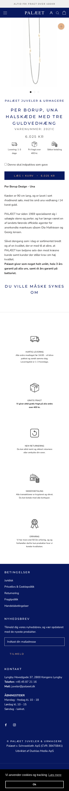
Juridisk (8, 580)
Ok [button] (34, 784)
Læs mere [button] (54, 774)
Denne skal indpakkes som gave (28, 164)
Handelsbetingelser (16, 606)
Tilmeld (17, 653)
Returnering (11, 593)
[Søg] (57, 12)
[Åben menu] (5, 12)
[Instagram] (14, 724)
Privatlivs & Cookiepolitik (19, 587)
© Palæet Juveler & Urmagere (34, 741)
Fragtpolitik (11, 599)
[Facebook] (5, 724)
